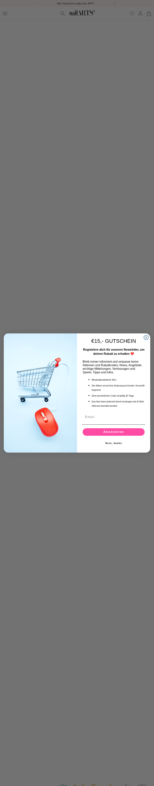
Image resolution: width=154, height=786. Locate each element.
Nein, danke (113, 443)
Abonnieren (113, 431)
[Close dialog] (146, 337)
